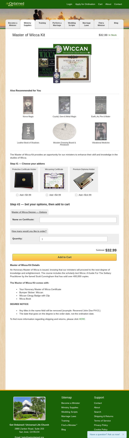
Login (69, 4)
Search (97, 412)
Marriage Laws (87, 24)
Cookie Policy (100, 429)
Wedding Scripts (72, 24)
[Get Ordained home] (15, 4)
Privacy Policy (101, 425)
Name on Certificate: (23, 219)
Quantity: (17, 238)
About (108, 4)
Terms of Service (102, 420)
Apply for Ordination (85, 4)
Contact (118, 4)
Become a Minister (12, 24)
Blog (116, 23)
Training (42, 23)
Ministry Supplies (27, 24)
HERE (82, 319)
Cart (100, 4)
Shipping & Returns (103, 416)
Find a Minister (101, 24)
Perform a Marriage (57, 24)
